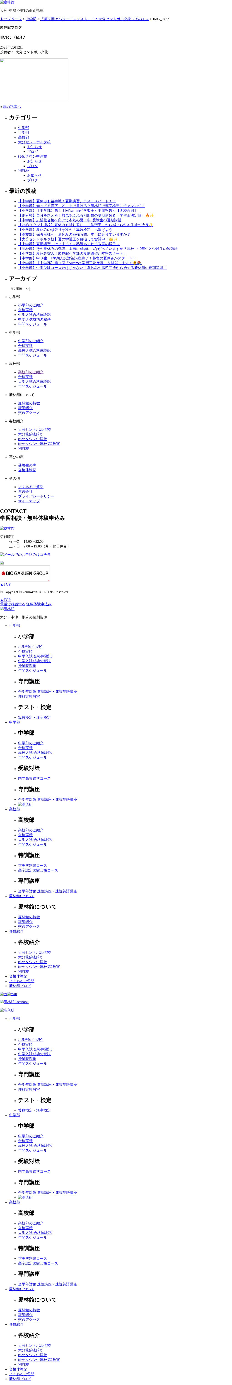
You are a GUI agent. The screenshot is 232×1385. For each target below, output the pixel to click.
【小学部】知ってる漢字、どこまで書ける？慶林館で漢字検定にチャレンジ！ (81, 206)
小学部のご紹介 (31, 305)
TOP (5, 584)
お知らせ (34, 147)
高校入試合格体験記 (34, 350)
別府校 (23, 171)
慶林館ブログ (20, 986)
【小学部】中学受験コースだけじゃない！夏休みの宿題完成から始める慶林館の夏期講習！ (92, 268)
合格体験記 (27, 470)
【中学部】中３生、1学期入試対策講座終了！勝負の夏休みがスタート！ (77, 258)
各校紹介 (16, 931)
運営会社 (25, 491)
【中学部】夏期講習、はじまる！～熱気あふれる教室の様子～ (69, 244)
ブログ (32, 152)
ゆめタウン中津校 (32, 156)
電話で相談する (12, 604)
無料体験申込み (39, 604)
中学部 (23, 128)
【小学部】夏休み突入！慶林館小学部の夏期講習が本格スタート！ (72, 253)
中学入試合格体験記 (34, 315)
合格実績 (25, 310)
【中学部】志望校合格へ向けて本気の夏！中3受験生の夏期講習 (69, 220)
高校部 (23, 137)
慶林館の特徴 (29, 403)
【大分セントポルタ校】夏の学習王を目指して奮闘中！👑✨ (68, 239)
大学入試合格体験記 (34, 382)
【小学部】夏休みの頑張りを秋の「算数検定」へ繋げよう (65, 230)
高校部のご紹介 (31, 372)
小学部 (23, 132)
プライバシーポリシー (36, 496)
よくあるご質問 (31, 487)
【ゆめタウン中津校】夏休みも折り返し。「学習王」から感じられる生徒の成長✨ (85, 225)
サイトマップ (29, 501)
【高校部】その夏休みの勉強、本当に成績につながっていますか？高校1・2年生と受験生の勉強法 (98, 249)
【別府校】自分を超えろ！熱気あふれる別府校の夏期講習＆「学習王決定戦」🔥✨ (86, 215)
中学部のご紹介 (31, 341)
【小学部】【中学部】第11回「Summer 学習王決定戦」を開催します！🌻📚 (80, 263)
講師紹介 (25, 408)
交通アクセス (29, 413)
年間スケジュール (32, 324)
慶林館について (21, 896)
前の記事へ (12, 107)
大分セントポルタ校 (34, 142)
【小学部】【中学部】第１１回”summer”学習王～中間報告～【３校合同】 (78, 211)
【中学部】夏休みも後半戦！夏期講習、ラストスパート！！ (67, 201)
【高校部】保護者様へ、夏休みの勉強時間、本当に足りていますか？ (74, 234)
